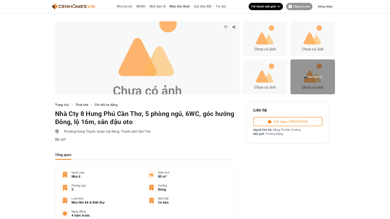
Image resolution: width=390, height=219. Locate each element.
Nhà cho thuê (180, 6)
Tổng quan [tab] (63, 155)
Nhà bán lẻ (157, 6)
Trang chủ (62, 105)
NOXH (140, 6)
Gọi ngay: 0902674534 (291, 121)
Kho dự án (125, 6)
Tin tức (220, 6)
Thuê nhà (81, 105)
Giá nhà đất (202, 6)
